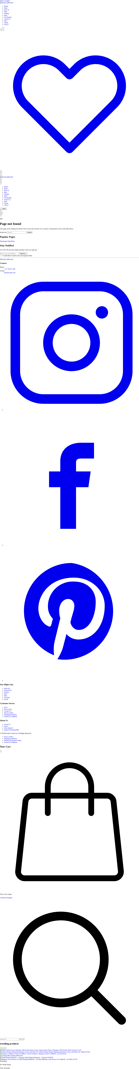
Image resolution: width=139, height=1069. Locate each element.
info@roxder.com (9, 273)
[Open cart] (1, 171)
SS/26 (6, 23)
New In (6, 10)
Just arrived (7, 690)
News (6, 726)
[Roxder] (6, 177)
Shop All (7, 688)
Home (6, 6)
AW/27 (6, 24)
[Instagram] (71, 410)
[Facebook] (71, 545)
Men (5, 12)
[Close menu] (1, 183)
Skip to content (5, 1)
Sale (5, 21)
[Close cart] (1, 751)
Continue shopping (6, 898)
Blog (12, 241)
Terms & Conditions (10, 716)
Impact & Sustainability (11, 730)
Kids (5, 15)
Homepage (3, 241)
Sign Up (23, 253)
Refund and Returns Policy (12, 740)
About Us (7, 19)
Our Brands (8, 17)
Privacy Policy (8, 713)
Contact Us (7, 711)
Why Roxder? (8, 728)
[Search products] (1, 30)
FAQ (5, 707)
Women (6, 13)
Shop (5, 8)
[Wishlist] (69, 169)
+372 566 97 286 (9, 269)
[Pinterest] (71, 680)
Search (29, 232)
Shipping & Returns (10, 715)
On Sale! (7, 697)
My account (8, 709)
